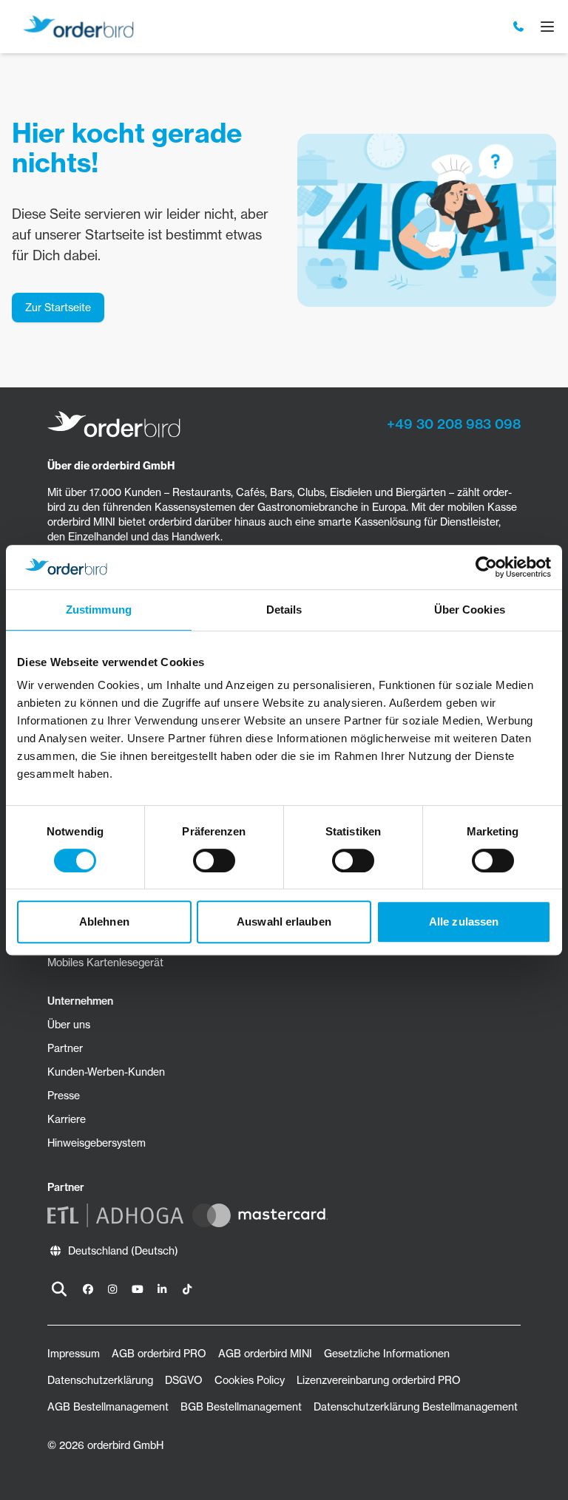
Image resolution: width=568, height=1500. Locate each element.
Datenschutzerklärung (100, 1380)
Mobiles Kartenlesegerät (105, 962)
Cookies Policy (249, 1380)
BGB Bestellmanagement (241, 1407)
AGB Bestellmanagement (108, 1407)
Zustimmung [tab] (99, 609)
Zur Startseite (58, 307)
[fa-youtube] (137, 1289)
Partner (65, 1048)
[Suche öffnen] (59, 1289)
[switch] (214, 860)
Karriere (66, 1119)
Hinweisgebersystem (96, 1143)
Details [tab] (284, 609)
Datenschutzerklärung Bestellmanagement (416, 1407)
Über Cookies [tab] (469, 609)
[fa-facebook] (88, 1289)
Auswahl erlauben (284, 921)
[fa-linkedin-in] (163, 1289)
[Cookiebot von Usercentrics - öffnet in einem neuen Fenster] (486, 567)
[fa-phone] (519, 26)
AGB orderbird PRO (159, 1353)
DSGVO (184, 1380)
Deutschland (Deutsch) (123, 1251)
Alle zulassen (463, 921)
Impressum (73, 1353)
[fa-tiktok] (187, 1289)
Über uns (68, 1024)
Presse (63, 1095)
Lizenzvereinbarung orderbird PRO (379, 1380)
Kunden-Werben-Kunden (106, 1072)
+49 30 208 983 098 (454, 423)
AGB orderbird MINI (265, 1353)
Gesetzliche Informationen (387, 1353)
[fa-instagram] (113, 1289)
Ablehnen (104, 921)
